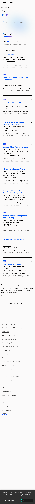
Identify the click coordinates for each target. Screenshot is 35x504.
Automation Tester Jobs (8, 387)
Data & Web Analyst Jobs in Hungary (12, 328)
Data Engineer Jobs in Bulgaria (10, 346)
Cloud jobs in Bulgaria (8, 369)
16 (25, 311)
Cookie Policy (19, 496)
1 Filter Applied (12, 50)
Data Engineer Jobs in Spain (9, 324)
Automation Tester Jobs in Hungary (11, 335)
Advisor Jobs (5, 331)
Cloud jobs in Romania (8, 373)
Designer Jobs (6, 350)
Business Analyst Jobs (8, 343)
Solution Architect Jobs (8, 365)
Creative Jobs (5, 406)
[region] (17, 497)
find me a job (6, 296)
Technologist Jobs (7, 354)
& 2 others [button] (7, 153)
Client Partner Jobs (7, 391)
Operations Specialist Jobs (9, 339)
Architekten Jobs (6, 410)
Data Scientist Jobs (7, 380)
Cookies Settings (8, 500)
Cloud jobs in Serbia (7, 384)
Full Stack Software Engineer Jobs (11, 361)
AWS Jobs (4, 402)
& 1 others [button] (11, 61)
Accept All (27, 500)
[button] (4, 74)
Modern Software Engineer (9, 395)
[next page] (28, 311)
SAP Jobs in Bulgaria (7, 399)
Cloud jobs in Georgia (8, 358)
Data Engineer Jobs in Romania (10, 376)
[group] (17, 61)
